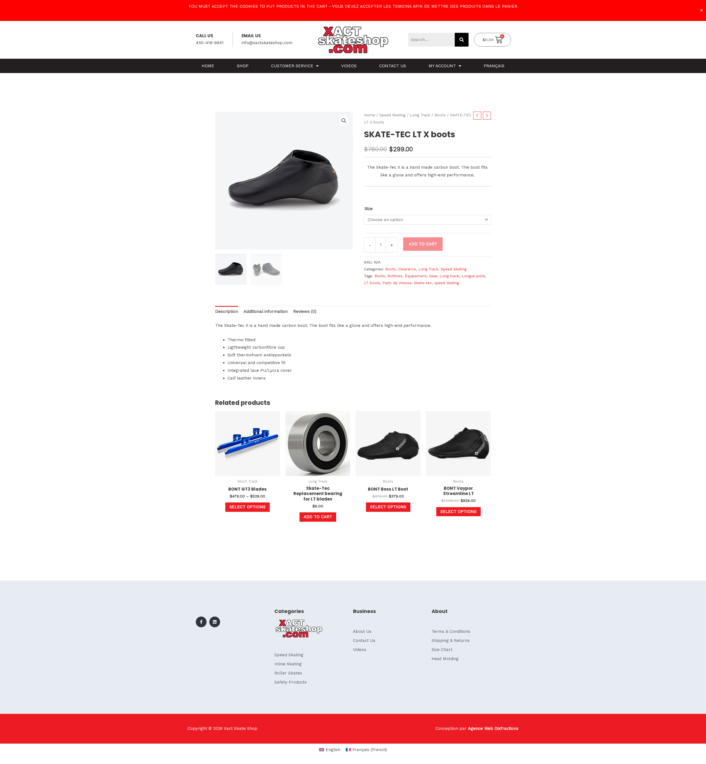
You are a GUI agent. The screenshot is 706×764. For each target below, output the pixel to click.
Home (208, 65)
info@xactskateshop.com (267, 42)
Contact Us (392, 65)
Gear (433, 276)
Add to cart (423, 243)
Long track (449, 276)
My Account (442, 65)
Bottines (394, 276)
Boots (440, 115)
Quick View (247, 471)
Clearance (407, 269)
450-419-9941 (210, 42)
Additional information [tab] (266, 311)
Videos (349, 65)
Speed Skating (392, 115)
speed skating (446, 283)
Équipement (416, 276)
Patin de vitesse (397, 283)
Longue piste (473, 276)
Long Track (420, 115)
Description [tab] (226, 311)
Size (369, 208)
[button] (344, 121)
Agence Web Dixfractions (493, 728)
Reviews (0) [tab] (304, 311)
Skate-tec (423, 283)
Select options (247, 506)
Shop (242, 65)
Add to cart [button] (318, 516)
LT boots (372, 283)
